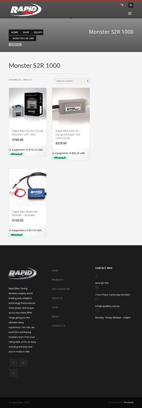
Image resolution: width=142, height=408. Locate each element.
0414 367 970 (101, 283)
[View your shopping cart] (122, 5)
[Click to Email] (97, 299)
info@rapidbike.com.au (107, 306)
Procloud (128, 402)
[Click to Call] (96, 276)
